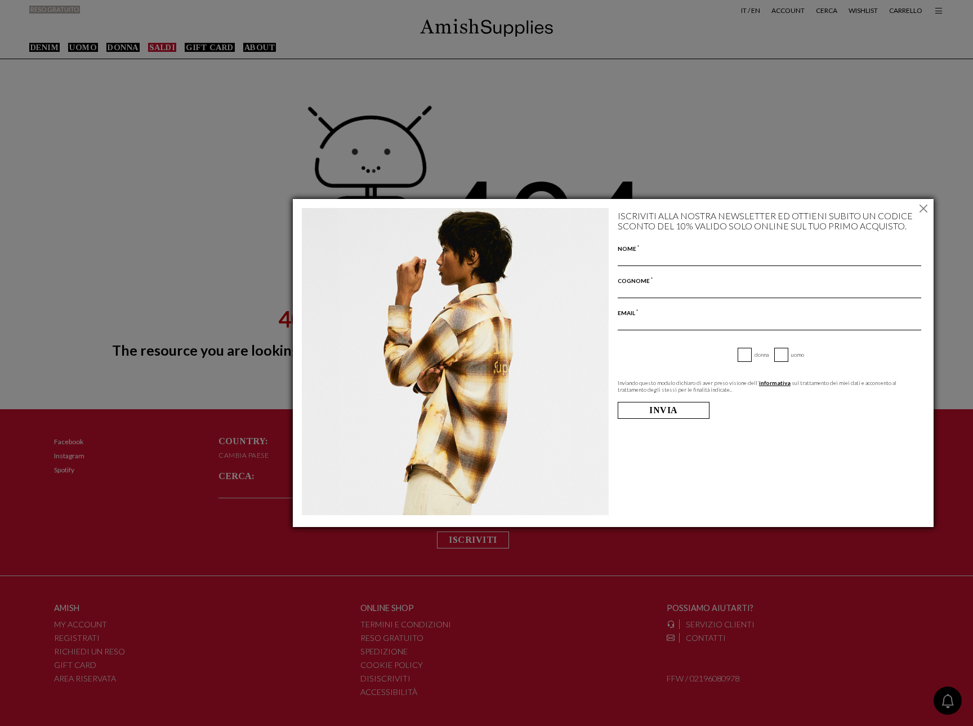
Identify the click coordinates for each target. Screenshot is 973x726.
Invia (663, 410)
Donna (762, 354)
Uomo (797, 354)
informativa (775, 382)
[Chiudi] (924, 209)
